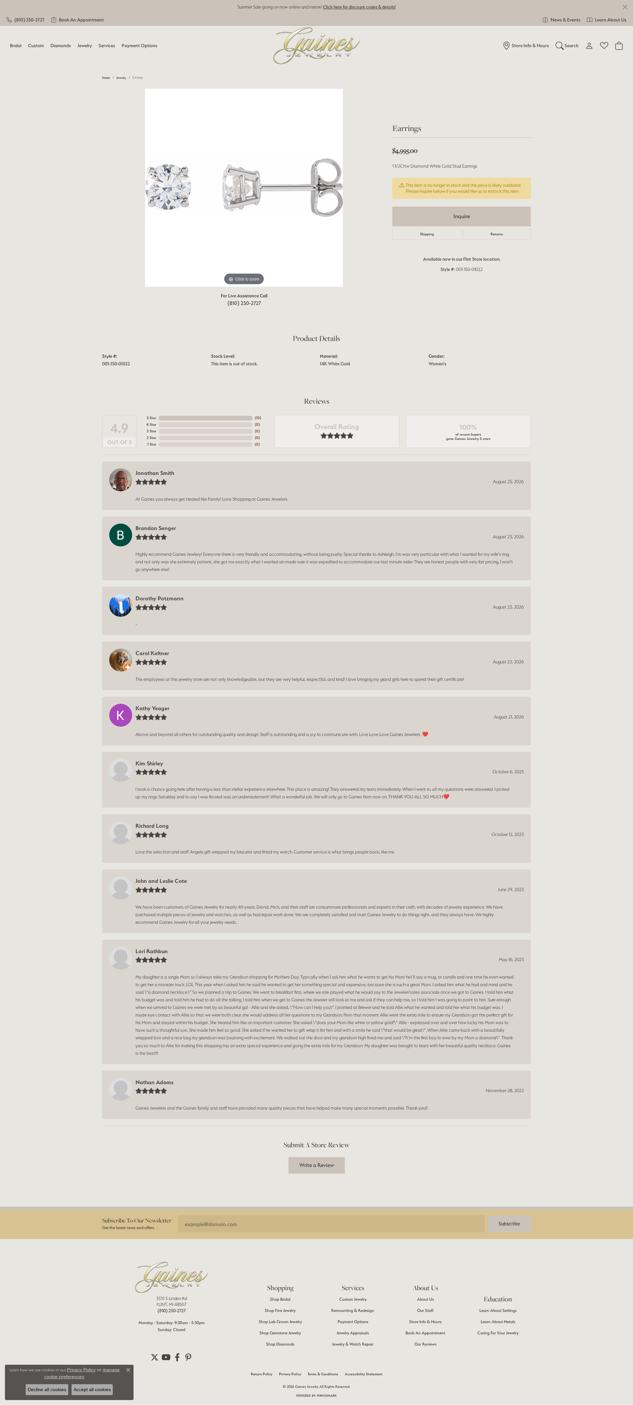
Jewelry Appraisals (353, 1332)
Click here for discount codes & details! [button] (359, 7)
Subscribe (509, 1224)
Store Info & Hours (425, 1321)
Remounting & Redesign (352, 1310)
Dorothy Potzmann (160, 598)
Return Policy (261, 1374)
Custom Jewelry (353, 1299)
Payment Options (139, 45)
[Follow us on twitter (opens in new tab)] (155, 1357)
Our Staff (425, 1310)
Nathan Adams (154, 1082)
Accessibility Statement (363, 1374)
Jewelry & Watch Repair (353, 1344)
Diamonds (60, 45)
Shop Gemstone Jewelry (280, 1332)
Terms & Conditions (323, 1374)
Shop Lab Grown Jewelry (280, 1321)
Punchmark (327, 1395)
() (258, 418)
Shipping (427, 234)
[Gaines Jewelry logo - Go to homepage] (316, 46)
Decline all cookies (47, 1389)
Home (106, 78)
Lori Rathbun (152, 951)
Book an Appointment (425, 1332)
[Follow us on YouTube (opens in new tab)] (166, 1357)
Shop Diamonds (280, 1344)
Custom (36, 45)
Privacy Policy (290, 1374)
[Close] (625, 7)
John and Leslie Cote (161, 881)
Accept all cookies (92, 1389)
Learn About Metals (498, 1321)
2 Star (151, 438)
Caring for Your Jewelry (498, 1332)
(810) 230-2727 (244, 303)
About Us (425, 1299)
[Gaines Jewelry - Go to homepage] (171, 1277)
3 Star (151, 431)
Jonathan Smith (155, 473)
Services (107, 45)
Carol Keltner (152, 653)
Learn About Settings (498, 1310)
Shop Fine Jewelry (280, 1310)
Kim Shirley (149, 763)
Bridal (15, 45)
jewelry (121, 78)
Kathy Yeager (152, 708)
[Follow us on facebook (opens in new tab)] (177, 1357)
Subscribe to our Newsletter (136, 1220)
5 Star (151, 418)
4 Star (151, 424)
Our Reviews (425, 1344)
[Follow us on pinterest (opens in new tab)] (188, 1357)
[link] (26, 19)
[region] (244, 188)
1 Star (151, 444)
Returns (497, 234)
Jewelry (84, 45)
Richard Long (152, 825)
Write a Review (316, 1165)
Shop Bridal (280, 1299)
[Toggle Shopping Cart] (619, 45)
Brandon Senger (156, 528)
